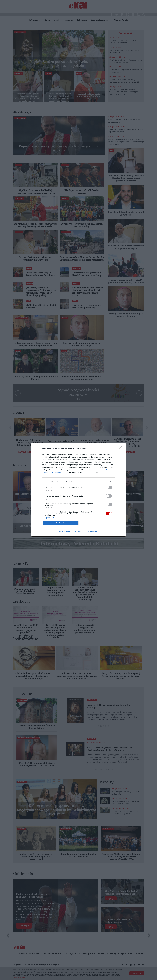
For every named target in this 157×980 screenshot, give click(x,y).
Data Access (78, 532)
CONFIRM (60, 523)
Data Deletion (64, 532)
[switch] (109, 487)
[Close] (121, 448)
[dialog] (78, 490)
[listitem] (78, 482)
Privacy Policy (92, 532)
